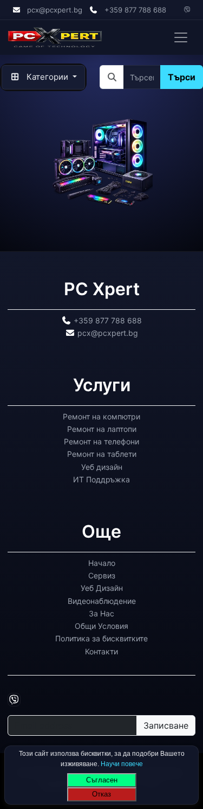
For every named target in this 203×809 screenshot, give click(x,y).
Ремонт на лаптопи (101, 429)
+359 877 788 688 (135, 9)
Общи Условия (101, 625)
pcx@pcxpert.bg (54, 9)
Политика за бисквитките (101, 638)
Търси (181, 77)
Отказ (101, 794)
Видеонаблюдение (102, 601)
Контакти (101, 651)
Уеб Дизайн (102, 588)
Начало (101, 563)
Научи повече (122, 763)
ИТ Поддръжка (101, 479)
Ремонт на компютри (101, 416)
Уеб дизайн (101, 467)
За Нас (101, 613)
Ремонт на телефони (101, 441)
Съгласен (101, 780)
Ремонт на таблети (101, 453)
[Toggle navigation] (180, 37)
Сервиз (101, 575)
